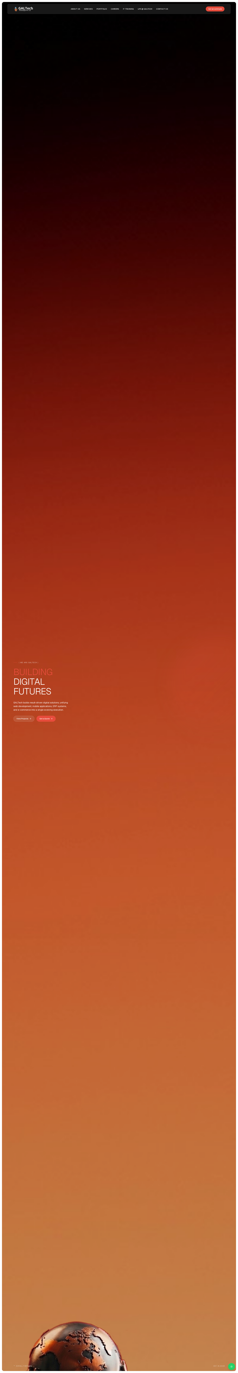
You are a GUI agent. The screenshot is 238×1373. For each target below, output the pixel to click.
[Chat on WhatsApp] (231, 1366)
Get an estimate (215, 9)
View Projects (22, 719)
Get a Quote (44, 719)
